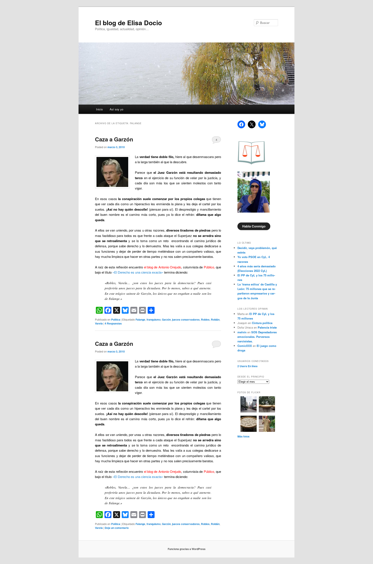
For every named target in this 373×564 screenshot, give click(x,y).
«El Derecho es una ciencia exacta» (137, 272)
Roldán (215, 319)
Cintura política (262, 323)
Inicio (99, 109)
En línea (247, 366)
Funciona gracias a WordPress (186, 549)
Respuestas (113, 323)
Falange (140, 319)
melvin (242, 332)
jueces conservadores (186, 319)
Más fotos (243, 436)
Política (115, 319)
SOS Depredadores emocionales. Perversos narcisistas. (257, 336)
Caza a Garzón (114, 139)
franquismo (154, 319)
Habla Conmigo (254, 226)
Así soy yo (116, 109)
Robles (205, 319)
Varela (99, 323)
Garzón (166, 319)
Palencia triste (267, 327)
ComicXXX (244, 346)
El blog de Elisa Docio (128, 22)
